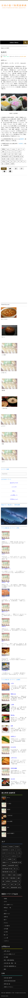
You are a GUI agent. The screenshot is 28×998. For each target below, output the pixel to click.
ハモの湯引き (5, 670)
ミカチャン (6, 940)
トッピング (12, 151)
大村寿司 (21, 143)
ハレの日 (18, 151)
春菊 (8, 158)
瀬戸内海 (8, 881)
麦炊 (8, 827)
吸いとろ (6, 934)
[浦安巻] (9, 384)
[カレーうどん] (8, 312)
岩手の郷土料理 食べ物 (7, 868)
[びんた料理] (4, 822)
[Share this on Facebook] (16, 168)
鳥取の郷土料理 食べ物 (15, 887)
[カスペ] (9, 455)
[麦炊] (4, 828)
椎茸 (17, 158)
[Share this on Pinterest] (4, 171)
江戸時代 (3, 161)
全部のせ (4, 626)
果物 (3, 878)
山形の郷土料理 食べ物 (12, 865)
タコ (19, 856)
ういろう (18, 849)
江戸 (21, 158)
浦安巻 (3, 390)
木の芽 (12, 158)
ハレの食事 (4, 154)
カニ (3, 856)
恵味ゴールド (5, 611)
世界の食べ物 (7, 984)
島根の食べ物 (12, 56)
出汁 (14, 859)
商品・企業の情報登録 (9, 960)
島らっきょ (16, 868)
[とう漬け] (9, 348)
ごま (23, 149)
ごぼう (19, 149)
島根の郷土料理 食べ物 (6, 156)
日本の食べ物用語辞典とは (10, 966)
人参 (9, 154)
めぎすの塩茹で (10, 833)
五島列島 (9, 859)
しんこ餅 (6, 937)
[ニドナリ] (8, 419)
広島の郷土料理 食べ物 (18, 156)
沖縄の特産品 (12, 878)
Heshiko (11, 846)
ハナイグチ (14, 486)
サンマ (7, 856)
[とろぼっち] (8, 366)
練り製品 (4, 884)
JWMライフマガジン (8, 987)
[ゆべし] (9, 330)
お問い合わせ (7, 951)
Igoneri (17, 846)
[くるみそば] (9, 401)
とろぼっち (3, 372)
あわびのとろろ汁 (14, 482)
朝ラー (3, 641)
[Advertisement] (14, 23)
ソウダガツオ (13, 856)
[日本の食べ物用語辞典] (14, 6)
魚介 (8, 887)
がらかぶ (4, 655)
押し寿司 (3, 158)
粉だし (14, 491)
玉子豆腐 (6, 928)
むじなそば (13, 747)
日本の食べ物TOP (8, 977)
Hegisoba (4, 846)
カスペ (3, 461)
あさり (8, 149)
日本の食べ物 (4, 55)
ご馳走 (3, 151)
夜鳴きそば (13, 693)
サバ (7, 151)
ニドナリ (3, 426)
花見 (12, 884)
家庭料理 (4, 865)
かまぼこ (13, 149)
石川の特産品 (14, 881)
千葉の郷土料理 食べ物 (16, 862)
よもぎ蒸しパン (14, 495)
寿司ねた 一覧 (5, 582)
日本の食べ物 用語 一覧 (10, 963)
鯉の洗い (13, 715)
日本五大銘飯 (14, 768)
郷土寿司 (7, 163)
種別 (5, 969)
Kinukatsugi (5, 849)
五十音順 (6, 957)
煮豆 (8, 161)
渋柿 (3, 881)
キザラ (3, 554)
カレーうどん (4, 319)
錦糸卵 (12, 163)
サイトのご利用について (9, 954)
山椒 (20, 154)
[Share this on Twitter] (10, 168)
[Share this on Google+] (21, 168)
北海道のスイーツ (5, 862)
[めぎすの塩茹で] (4, 834)
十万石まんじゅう (14, 499)
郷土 (3, 163)
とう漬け (4, 354)
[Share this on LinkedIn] (10, 171)
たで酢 (12, 704)
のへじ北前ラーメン (6, 568)
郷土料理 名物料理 (8, 793)
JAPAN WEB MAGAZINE (9, 980)
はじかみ (13, 778)
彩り (15, 871)
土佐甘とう (13, 736)
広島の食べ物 (17, 56)
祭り (15, 161)
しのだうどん (14, 757)
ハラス (3, 597)
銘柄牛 (3, 887)
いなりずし (12, 849)
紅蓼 (12, 725)
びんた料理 (9, 821)
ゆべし (3, 337)
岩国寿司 (22, 139)
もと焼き (6, 931)
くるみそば (4, 408)
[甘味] (9, 437)
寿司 (16, 154)
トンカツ (4, 859)
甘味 (3, 444)
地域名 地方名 (6, 56)
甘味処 (3, 539)
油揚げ (19, 878)
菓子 (16, 884)
